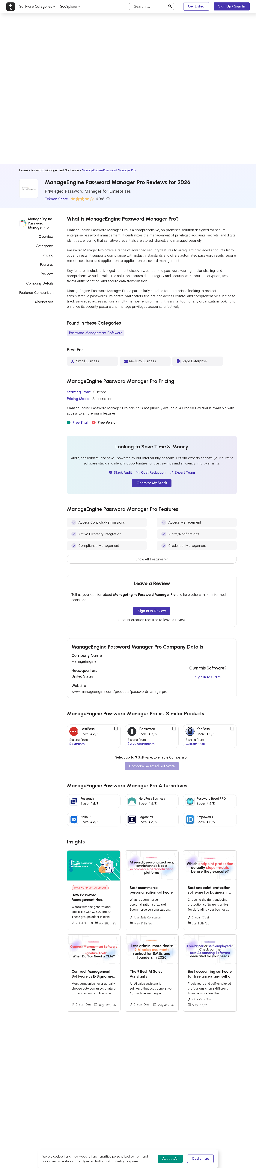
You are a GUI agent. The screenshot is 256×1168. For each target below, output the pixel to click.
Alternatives (43, 302)
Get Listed (196, 6)
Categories (44, 246)
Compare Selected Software (151, 766)
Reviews (47, 274)
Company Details (39, 283)
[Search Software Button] (170, 6)
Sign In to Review (152, 611)
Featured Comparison (36, 292)
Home (23, 170)
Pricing (48, 255)
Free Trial (80, 423)
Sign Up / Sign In (231, 6)
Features (46, 264)
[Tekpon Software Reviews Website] (10, 6)
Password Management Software (55, 170)
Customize (200, 1158)
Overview (46, 236)
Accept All (170, 1159)
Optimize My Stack (152, 483)
